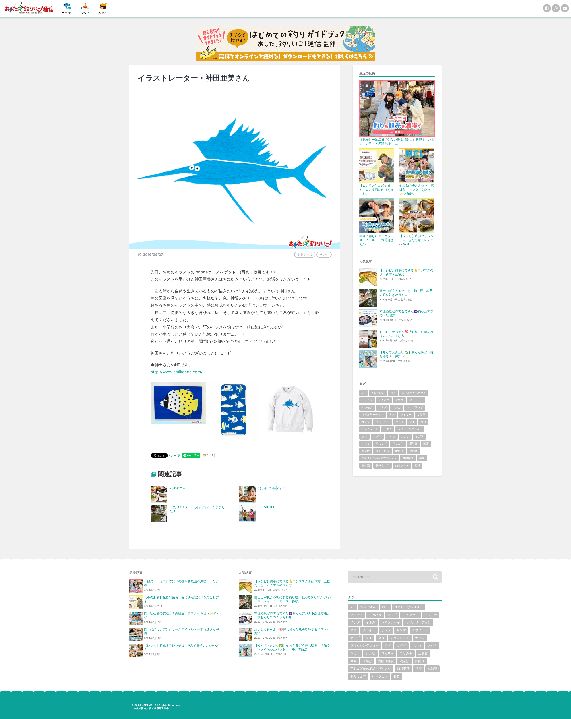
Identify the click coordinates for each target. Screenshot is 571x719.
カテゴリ (67, 12)
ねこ (393, 393)
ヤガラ (419, 436)
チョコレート (370, 429)
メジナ (405, 436)
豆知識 (366, 465)
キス (392, 414)
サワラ (421, 414)
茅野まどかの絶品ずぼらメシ (379, 458)
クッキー (406, 414)
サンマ (366, 422)
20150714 (177, 488)
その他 (324, 254)
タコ (423, 422)
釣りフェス (402, 465)
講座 (422, 458)
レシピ (366, 443)
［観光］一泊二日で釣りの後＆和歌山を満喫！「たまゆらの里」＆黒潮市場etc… (396, 141)
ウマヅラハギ (415, 407)
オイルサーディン (372, 414)
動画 (426, 443)
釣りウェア (382, 465)
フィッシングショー (410, 429)
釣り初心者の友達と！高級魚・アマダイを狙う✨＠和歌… (416, 190)
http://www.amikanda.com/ (176, 372)
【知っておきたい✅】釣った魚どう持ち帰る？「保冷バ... (406, 354)
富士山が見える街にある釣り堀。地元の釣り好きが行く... (405, 293)
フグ (364, 436)
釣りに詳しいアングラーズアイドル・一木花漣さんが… (376, 240)
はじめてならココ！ (414, 393)
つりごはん (378, 393)
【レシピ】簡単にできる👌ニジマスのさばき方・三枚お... (406, 272)
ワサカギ (398, 443)
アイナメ (367, 400)
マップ (85, 12)
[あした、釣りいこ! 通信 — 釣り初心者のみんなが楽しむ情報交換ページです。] (29, 7)
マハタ (391, 436)
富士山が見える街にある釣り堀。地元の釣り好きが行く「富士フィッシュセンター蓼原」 (293, 599)
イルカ (397, 407)
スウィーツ (382, 422)
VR (363, 393)
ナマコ (388, 429)
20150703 (266, 507)
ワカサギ (381, 443)
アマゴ (399, 400)
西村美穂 (408, 458)
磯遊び (399, 450)
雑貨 (417, 465)
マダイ (377, 436)
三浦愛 (413, 443)
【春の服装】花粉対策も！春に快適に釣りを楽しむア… (376, 190)
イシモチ (367, 407)
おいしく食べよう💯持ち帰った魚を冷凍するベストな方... (406, 334)
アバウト (103, 12)
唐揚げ (366, 450)
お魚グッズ (305, 254)
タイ (412, 422)
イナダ (383, 407)
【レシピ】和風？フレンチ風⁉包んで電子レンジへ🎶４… (416, 240)
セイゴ (399, 422)
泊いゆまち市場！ (271, 488)
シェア (175, 455)
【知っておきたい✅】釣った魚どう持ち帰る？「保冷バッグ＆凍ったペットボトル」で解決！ (292, 647)
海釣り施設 (382, 450)
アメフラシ (416, 400)
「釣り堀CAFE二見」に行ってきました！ (197, 509)
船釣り (413, 450)
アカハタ (384, 400)
